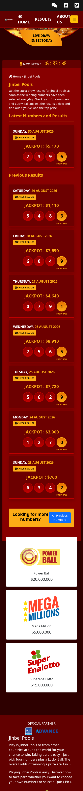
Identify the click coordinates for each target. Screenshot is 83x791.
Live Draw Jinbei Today (41, 38)
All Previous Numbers (60, 518)
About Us (63, 19)
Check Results (25, 137)
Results (43, 19)
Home (24, 22)
